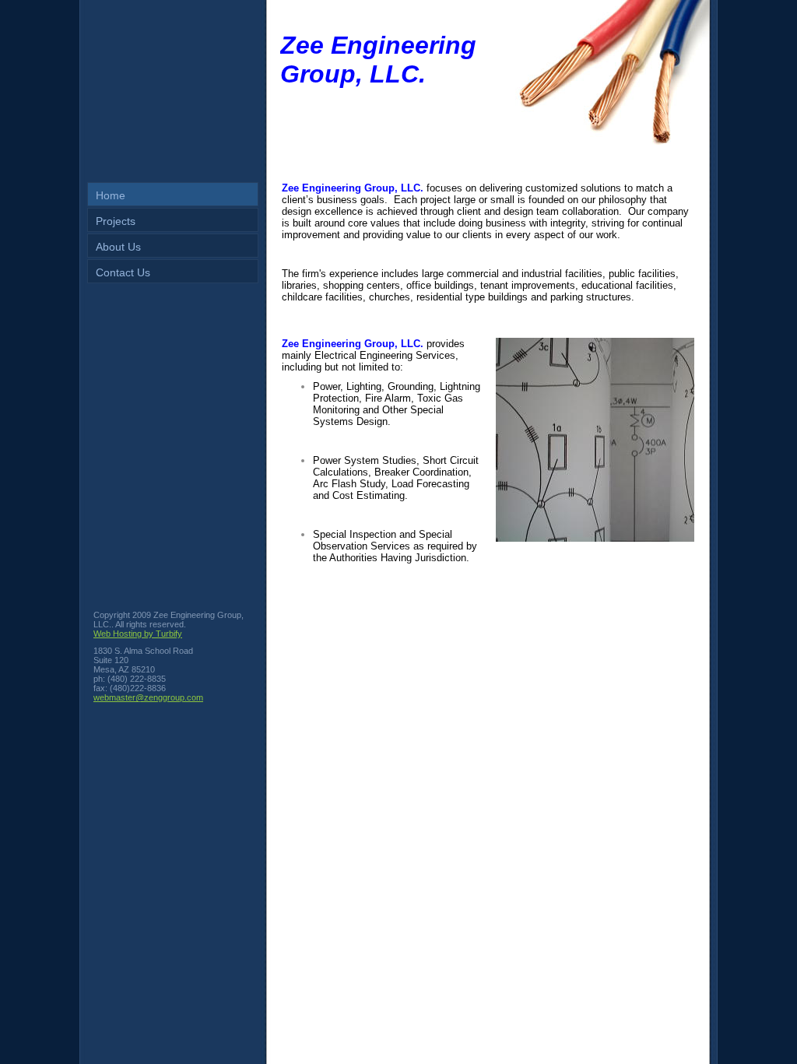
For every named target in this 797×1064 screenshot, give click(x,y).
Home (110, 195)
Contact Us (123, 272)
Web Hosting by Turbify (137, 633)
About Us (118, 247)
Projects (115, 221)
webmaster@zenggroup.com (148, 697)
